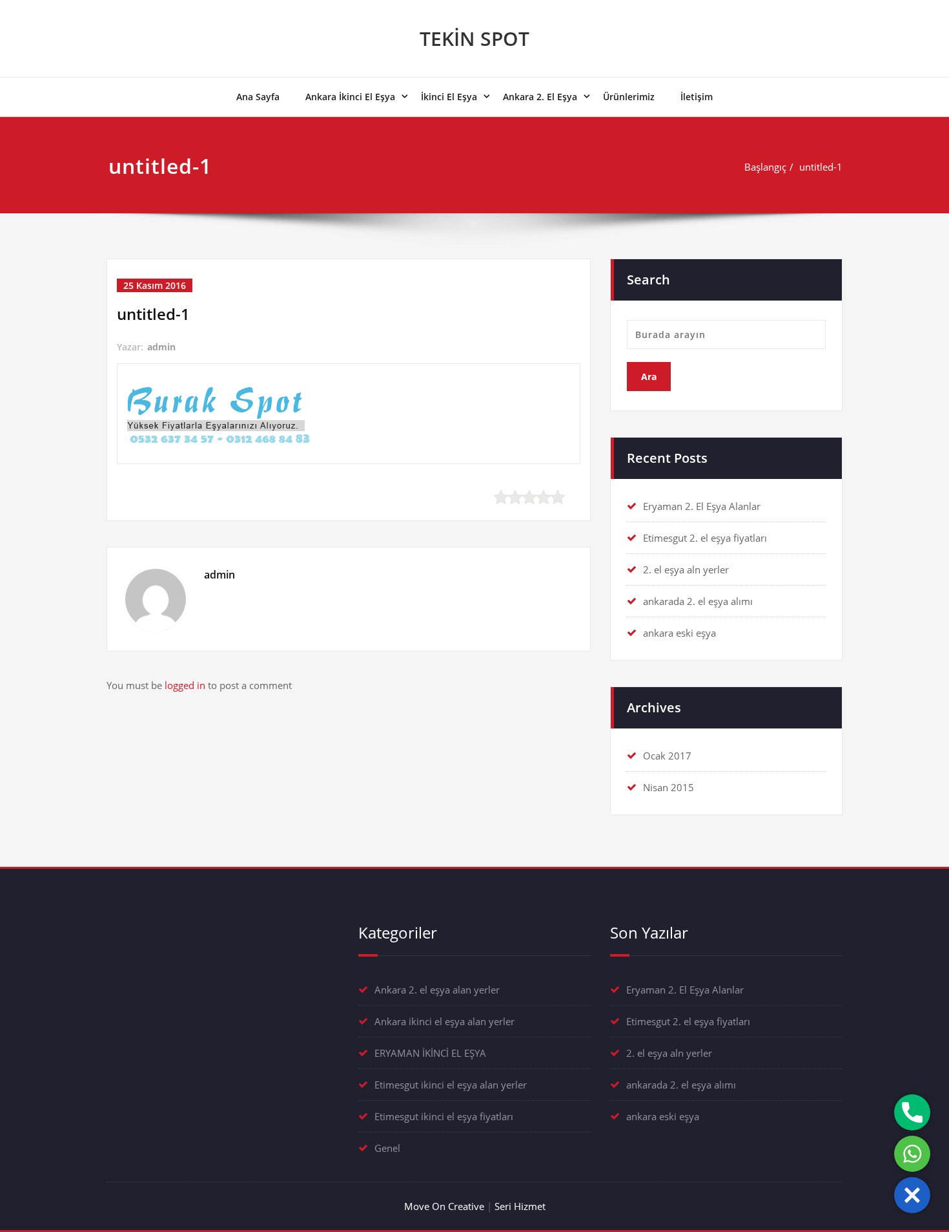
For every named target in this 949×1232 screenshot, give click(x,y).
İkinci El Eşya (449, 96)
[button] (912, 1195)
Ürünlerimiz (629, 96)
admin (161, 347)
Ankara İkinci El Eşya (350, 96)
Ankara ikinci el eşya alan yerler (444, 1021)
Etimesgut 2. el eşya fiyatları (705, 537)
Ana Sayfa (258, 96)
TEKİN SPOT (474, 38)
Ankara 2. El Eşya (540, 96)
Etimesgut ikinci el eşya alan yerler (450, 1084)
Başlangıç (765, 166)
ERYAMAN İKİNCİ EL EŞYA (430, 1052)
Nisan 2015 (668, 787)
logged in (185, 685)
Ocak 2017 (667, 755)
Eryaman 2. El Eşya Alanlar (701, 506)
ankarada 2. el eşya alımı (698, 601)
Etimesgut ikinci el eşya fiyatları (443, 1116)
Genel (387, 1148)
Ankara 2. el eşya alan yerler (437, 989)
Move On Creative (444, 1206)
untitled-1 (820, 166)
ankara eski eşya (679, 632)
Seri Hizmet (520, 1206)
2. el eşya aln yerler (686, 569)
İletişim (696, 96)
